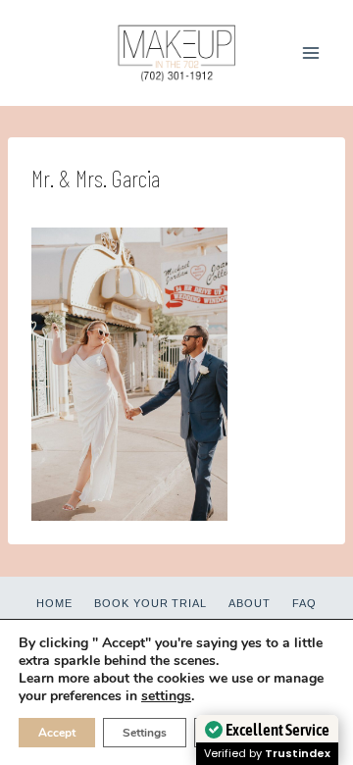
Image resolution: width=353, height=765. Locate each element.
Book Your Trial (151, 603)
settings (166, 696)
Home (54, 603)
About (249, 603)
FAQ (304, 603)
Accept (57, 732)
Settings (145, 732)
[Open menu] (310, 52)
